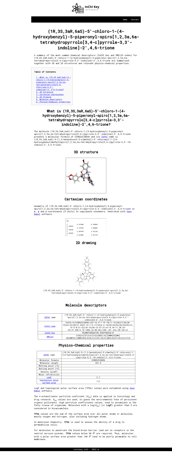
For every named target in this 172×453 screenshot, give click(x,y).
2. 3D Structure (44, 92)
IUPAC (104, 136)
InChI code (49, 326)
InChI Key (50, 333)
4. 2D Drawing (43, 97)
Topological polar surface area (49, 381)
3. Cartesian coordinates (50, 94)
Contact (135, 19)
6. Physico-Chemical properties (53, 102)
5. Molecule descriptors (49, 99)
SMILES (50, 336)
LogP (49, 377)
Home (125, 19)
